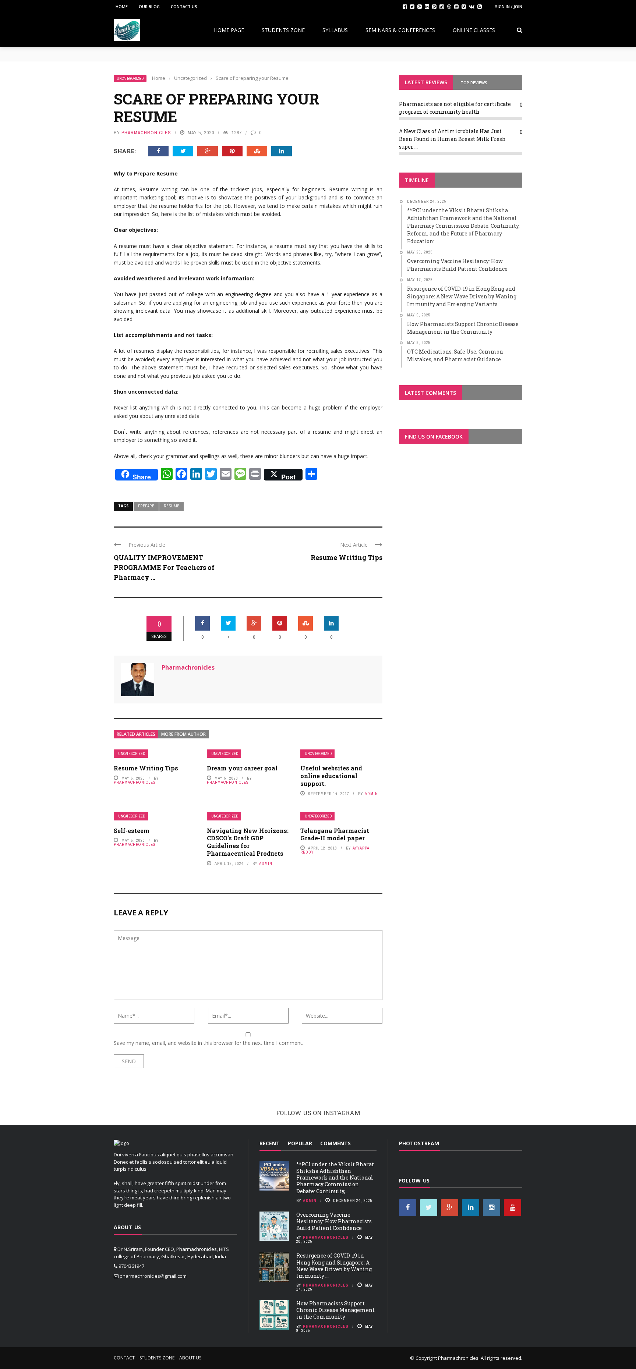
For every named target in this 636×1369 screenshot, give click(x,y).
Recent (269, 1143)
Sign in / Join (508, 6)
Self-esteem (131, 830)
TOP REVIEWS (473, 82)
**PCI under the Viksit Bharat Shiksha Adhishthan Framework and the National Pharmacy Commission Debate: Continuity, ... (335, 1178)
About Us (190, 1358)
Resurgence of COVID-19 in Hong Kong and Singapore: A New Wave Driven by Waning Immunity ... (334, 1265)
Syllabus (335, 29)
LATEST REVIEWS (426, 82)
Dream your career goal (242, 768)
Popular (300, 1143)
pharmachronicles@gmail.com (153, 1276)
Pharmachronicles (146, 133)
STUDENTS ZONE (283, 29)
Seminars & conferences (400, 29)
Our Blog (149, 6)
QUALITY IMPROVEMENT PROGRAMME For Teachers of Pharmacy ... (164, 567)
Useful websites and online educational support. (331, 775)
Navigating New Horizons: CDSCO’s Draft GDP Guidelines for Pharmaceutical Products (248, 842)
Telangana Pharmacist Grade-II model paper (334, 834)
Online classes (474, 29)
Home (122, 6)
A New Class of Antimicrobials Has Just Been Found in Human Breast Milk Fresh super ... (452, 139)
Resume (171, 505)
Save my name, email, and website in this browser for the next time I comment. (208, 1042)
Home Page (229, 29)
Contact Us (184, 6)
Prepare (146, 505)
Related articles (136, 734)
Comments (335, 1143)
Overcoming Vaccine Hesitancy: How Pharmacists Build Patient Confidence (334, 1221)
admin (371, 793)
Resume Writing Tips (346, 557)
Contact (124, 1358)
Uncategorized (130, 78)
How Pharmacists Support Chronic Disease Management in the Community (335, 1310)
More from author (183, 734)
